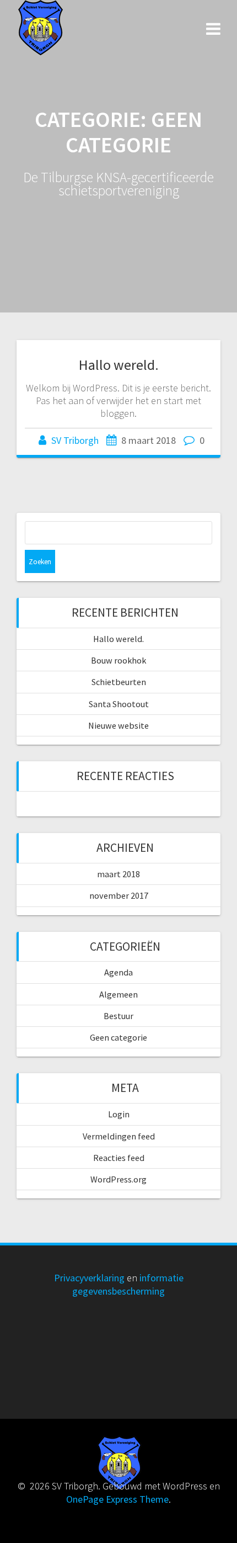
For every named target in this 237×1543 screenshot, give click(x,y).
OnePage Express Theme (117, 1499)
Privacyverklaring (89, 1277)
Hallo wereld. (119, 365)
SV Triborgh (75, 440)
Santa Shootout (119, 703)
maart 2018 (118, 873)
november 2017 (118, 895)
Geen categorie (118, 1037)
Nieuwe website (118, 725)
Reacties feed (118, 1157)
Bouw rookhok (118, 660)
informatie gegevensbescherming (128, 1284)
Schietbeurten (118, 681)
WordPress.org (118, 1179)
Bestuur (118, 1015)
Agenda (118, 972)
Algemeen (118, 994)
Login (119, 1114)
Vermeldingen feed (119, 1136)
